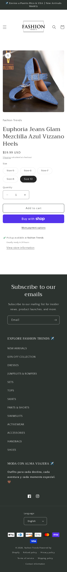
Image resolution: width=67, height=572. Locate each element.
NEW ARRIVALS (17, 348)
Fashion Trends (31, 548)
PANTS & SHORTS (18, 407)
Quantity (7, 187)
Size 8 (12, 179)
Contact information (35, 564)
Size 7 (46, 171)
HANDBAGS (14, 441)
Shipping (7, 157)
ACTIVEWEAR (15, 424)
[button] (5, 27)
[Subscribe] (55, 320)
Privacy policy (48, 552)
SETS (10, 382)
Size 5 (12, 171)
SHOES (11, 449)
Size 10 (28, 179)
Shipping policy (45, 558)
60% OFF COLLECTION (21, 356)
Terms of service (25, 558)
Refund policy (30, 552)
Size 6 (30, 171)
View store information (20, 247)
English (32, 521)
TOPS (10, 390)
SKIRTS (11, 399)
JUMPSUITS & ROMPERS (22, 373)
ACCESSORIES (16, 432)
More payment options (34, 227)
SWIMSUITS (15, 416)
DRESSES (13, 365)
